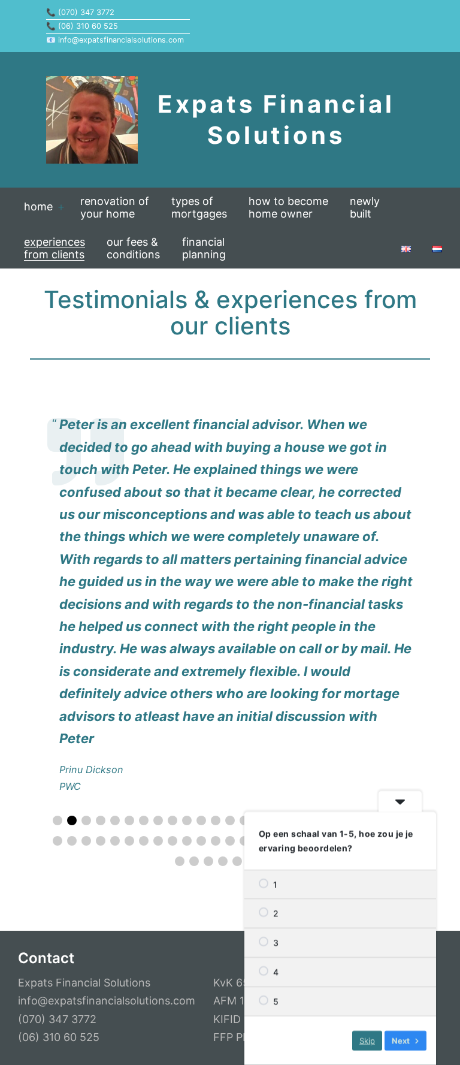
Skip (367, 1040)
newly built (365, 207)
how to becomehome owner (288, 207)
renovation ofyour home (114, 207)
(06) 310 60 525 (88, 26)
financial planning (204, 248)
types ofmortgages (199, 207)
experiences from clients (54, 248)
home (38, 206)
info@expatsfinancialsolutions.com (121, 39)
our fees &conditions (133, 248)
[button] (57, 820)
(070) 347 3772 (86, 12)
